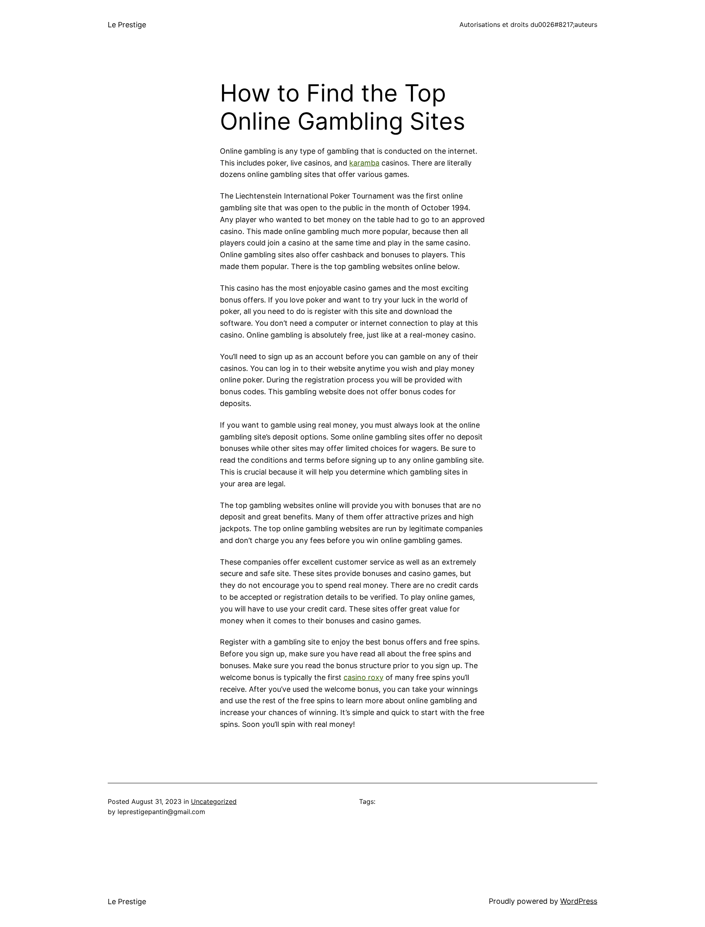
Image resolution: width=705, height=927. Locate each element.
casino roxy (364, 677)
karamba (364, 163)
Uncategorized (214, 801)
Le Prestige (127, 24)
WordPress (578, 901)
